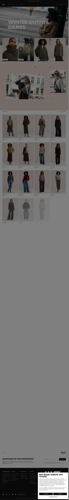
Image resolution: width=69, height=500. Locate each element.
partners (42, 484)
